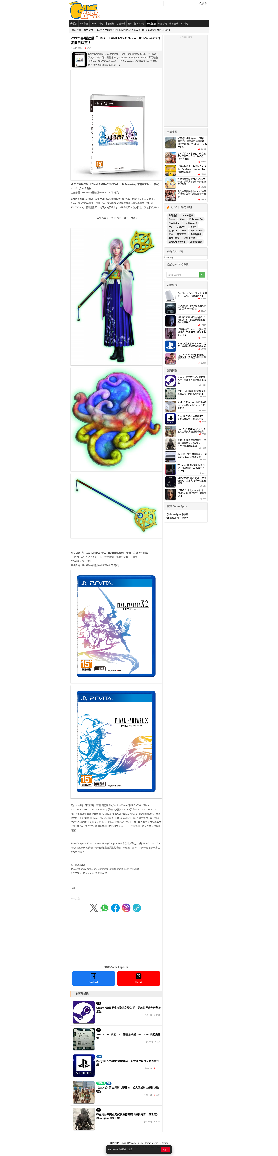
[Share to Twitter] (94, 907)
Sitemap (164, 1143)
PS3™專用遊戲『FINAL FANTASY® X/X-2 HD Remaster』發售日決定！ (133, 30)
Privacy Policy (135, 1143)
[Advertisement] (116, 939)
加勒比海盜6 (196, 241)
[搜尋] (202, 275)
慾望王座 (181, 234)
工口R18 (173, 230)
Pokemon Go (196, 219)
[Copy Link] (136, 907)
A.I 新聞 (184, 23)
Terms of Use (151, 1143)
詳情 (130, 1149)
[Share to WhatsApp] (104, 907)
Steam (172, 219)
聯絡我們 (114, 1143)
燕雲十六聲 (189, 238)
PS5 (99, 1056)
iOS (171, 227)
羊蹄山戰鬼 (174, 238)
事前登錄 (109, 23)
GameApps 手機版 (179, 514)
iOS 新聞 (84, 23)
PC (98, 1003)
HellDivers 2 (191, 223)
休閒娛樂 (173, 23)
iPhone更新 (187, 215)
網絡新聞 (162, 23)
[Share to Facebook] (115, 907)
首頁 (74, 23)
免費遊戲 (173, 215)
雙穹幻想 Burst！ (177, 241)
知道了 (165, 1149)
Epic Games (197, 230)
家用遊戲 (151, 23)
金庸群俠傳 (196, 234)
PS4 (171, 234)
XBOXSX (101, 1083)
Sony (193, 227)
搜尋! (204, 3)
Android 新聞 (97, 23)
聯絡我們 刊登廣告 (179, 518)
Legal (124, 1143)
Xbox (182, 219)
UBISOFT (182, 227)
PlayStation (175, 223)
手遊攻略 (121, 23)
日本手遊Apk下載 (136, 23)
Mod (183, 230)
